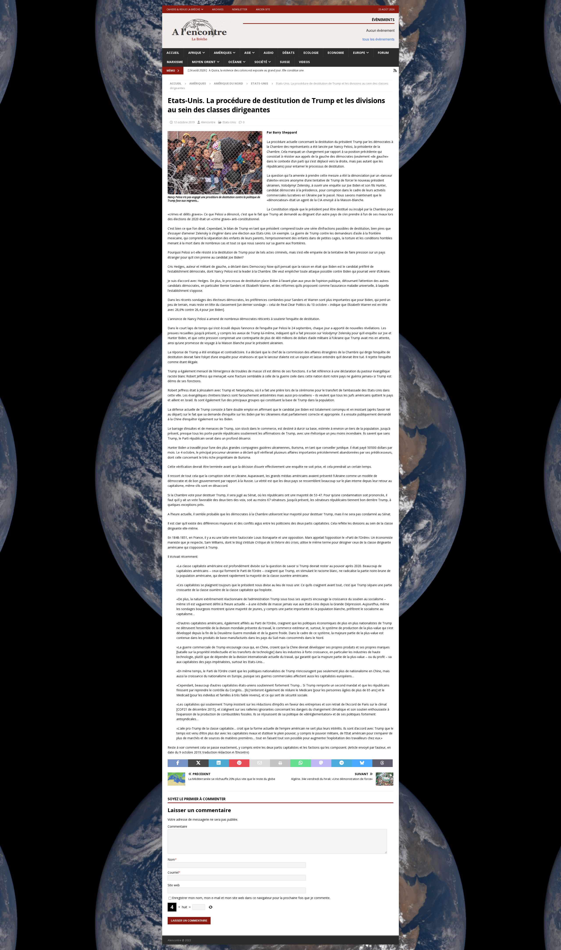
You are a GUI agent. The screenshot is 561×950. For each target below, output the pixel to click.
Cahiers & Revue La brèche (183, 9)
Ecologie (311, 53)
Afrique (194, 53)
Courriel (173, 872)
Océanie (235, 62)
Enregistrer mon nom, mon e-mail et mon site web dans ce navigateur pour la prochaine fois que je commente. (251, 898)
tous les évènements (378, 39)
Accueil (173, 53)
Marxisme (175, 62)
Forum (383, 53)
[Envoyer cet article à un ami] (259, 763)
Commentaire (177, 826)
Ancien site (263, 9)
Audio (268, 53)
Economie (336, 53)
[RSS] (395, 70)
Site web (174, 885)
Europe (359, 53)
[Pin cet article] (239, 763)
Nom (171, 859)
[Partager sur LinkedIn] (219, 763)
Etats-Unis (229, 122)
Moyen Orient (204, 62)
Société (260, 62)
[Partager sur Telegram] (341, 763)
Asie (247, 53)
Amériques (223, 53)
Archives (217, 9)
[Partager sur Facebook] (178, 763)
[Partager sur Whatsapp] (300, 763)
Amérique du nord (228, 83)
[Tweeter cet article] (198, 763)
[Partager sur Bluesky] (362, 763)
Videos (304, 62)
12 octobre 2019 (184, 122)
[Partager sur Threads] (382, 763)
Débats (288, 53)
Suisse (285, 62)
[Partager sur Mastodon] (321, 763)
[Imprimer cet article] (280, 763)
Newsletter (239, 9)
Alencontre (208, 122)
